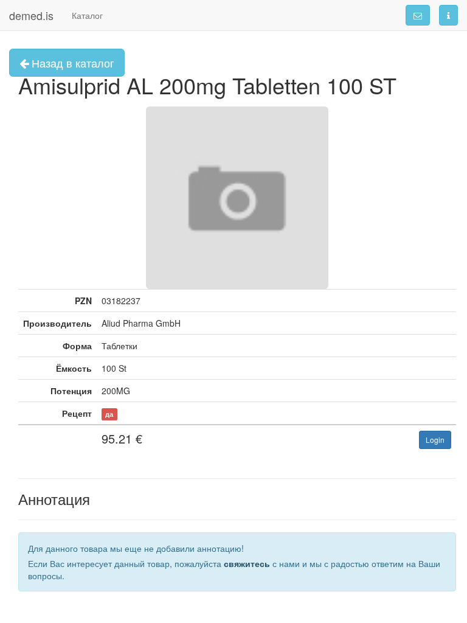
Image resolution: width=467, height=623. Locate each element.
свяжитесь (247, 563)
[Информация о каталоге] (448, 15)
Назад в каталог (71, 63)
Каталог (87, 15)
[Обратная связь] (418, 15)
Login (435, 439)
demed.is (31, 15)
